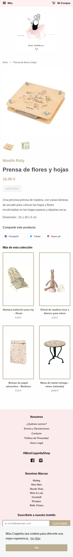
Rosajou (36, 501)
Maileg (36, 480)
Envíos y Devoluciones (36, 428)
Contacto (37, 433)
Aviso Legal (36, 443)
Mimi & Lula (36, 493)
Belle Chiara (36, 505)
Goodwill (36, 497)
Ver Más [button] (35, 538)
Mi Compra (63, 3)
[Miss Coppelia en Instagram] (41, 461)
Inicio (5, 62)
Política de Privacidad (36, 438)
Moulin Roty (13, 160)
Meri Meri (36, 484)
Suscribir (60, 523)
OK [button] (36, 547)
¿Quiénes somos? (36, 424)
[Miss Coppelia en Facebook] (32, 461)
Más (10, 3)
